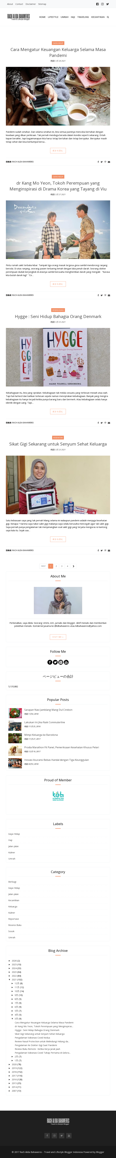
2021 (14, 979)
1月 (17, 1060)
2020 (14, 1064)
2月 (17, 1056)
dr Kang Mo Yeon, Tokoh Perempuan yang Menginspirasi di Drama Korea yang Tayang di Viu (58, 186)
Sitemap (42, 4)
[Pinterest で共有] (105, 161)
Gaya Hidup (14, 833)
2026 (14, 960)
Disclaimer (31, 4)
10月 (17, 991)
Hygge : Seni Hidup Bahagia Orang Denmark (58, 316)
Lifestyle (53, 17)
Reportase (13, 918)
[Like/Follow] (49, 661)
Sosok (11, 931)
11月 (17, 987)
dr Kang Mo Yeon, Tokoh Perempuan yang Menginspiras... (44, 1026)
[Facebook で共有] (98, 161)
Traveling (83, 17)
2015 (14, 1083)
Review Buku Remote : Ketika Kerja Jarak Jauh (37, 1048)
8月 (17, 998)
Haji (73, 17)
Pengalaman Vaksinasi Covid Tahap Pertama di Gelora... (43, 1052)
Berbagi (12, 881)
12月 (17, 983)
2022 (14, 975)
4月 (17, 1014)
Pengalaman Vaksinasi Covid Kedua (32, 1037)
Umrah (64, 17)
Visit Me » (58, 637)
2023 (14, 971)
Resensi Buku (14, 924)
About (10, 4)
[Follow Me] (55, 661)
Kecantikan (98, 17)
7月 (17, 1002)
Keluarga (12, 906)
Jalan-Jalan (13, 846)
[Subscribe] (66, 661)
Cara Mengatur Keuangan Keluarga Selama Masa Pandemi (58, 52)
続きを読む (58, 150)
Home (42, 17)
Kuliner (11, 852)
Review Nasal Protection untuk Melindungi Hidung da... (42, 1041)
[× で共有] (102, 161)
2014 (14, 1086)
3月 (17, 1018)
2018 (14, 1071)
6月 (17, 1006)
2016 (14, 1079)
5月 (17, 1010)
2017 (14, 1075)
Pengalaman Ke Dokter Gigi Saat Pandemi (36, 1045)
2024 (14, 968)
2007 (14, 1090)
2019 (14, 1068)
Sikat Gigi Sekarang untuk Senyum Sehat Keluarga (58, 444)
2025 (14, 964)
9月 (17, 995)
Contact (19, 4)
